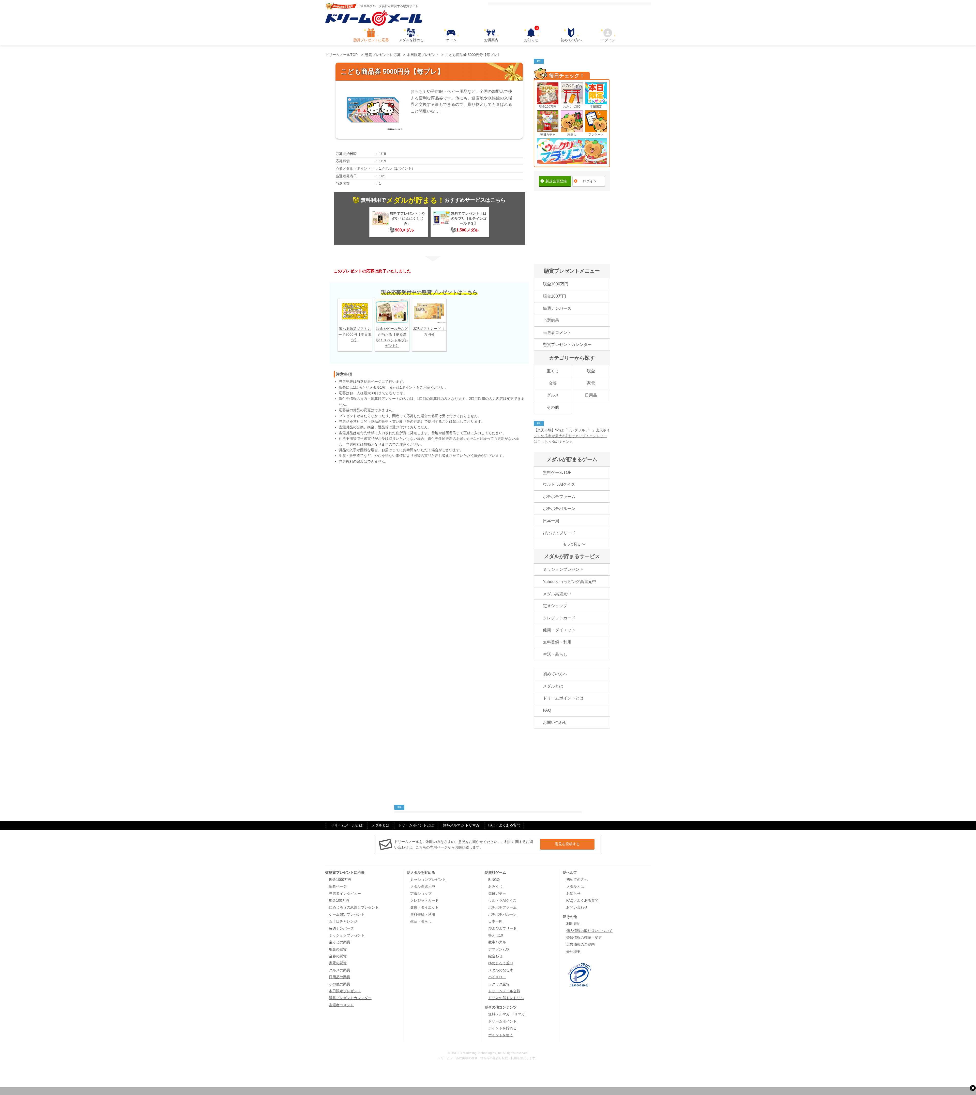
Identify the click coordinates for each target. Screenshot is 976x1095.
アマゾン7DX (498, 949)
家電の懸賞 (338, 963)
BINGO (494, 880)
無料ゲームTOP (557, 472)
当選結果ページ (369, 381)
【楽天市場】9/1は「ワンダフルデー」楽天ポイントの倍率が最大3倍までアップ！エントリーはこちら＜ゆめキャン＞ (572, 436)
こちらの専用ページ (432, 847)
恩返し (571, 134)
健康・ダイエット (559, 630)
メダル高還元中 (557, 594)
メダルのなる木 (500, 970)
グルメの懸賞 (339, 970)
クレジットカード (559, 618)
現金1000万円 (555, 284)
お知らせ (531, 35)
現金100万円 (547, 106)
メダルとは (553, 686)
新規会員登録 (556, 181)
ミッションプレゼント (563, 569)
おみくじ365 (572, 106)
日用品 (591, 395)
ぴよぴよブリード (559, 533)
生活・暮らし (555, 654)
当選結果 (551, 320)
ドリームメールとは (347, 825)
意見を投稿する (567, 844)
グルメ (553, 395)
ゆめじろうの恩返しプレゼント (354, 907)
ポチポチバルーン (559, 508)
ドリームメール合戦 (504, 991)
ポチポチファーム (559, 496)
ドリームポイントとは (563, 698)
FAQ (547, 710)
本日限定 (596, 106)
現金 (591, 371)
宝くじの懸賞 (339, 942)
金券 (553, 383)
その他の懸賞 (339, 984)
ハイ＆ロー (497, 977)
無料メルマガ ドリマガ (461, 825)
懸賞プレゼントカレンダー (567, 344)
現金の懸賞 (338, 949)
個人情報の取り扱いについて (589, 931)
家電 (591, 383)
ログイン (608, 40)
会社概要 (573, 952)
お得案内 (491, 40)
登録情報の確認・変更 (584, 938)
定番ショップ (555, 606)
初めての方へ (571, 40)
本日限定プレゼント (345, 991)
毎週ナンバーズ (557, 308)
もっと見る (572, 544)
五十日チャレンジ (343, 921)
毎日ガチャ (547, 134)
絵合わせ (495, 956)
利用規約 (573, 924)
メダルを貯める (411, 40)
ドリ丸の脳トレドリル (506, 998)
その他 (553, 407)
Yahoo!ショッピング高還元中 (569, 581)
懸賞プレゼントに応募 (371, 40)
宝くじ (553, 371)
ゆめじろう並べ (500, 963)
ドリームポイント (502, 1021)
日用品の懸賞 (339, 977)
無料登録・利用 (557, 642)
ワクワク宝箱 (499, 984)
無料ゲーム (497, 872)
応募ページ (338, 886)
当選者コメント (557, 332)
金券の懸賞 (338, 956)
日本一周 (551, 521)
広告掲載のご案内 (580, 944)
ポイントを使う (500, 1035)
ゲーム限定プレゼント (346, 914)
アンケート (596, 134)
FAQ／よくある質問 (504, 825)
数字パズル (497, 942)
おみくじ (495, 886)
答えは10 (495, 935)
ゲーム (451, 40)
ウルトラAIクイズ (559, 484)
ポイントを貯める (502, 1028)
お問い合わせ (555, 722)
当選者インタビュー (345, 894)
